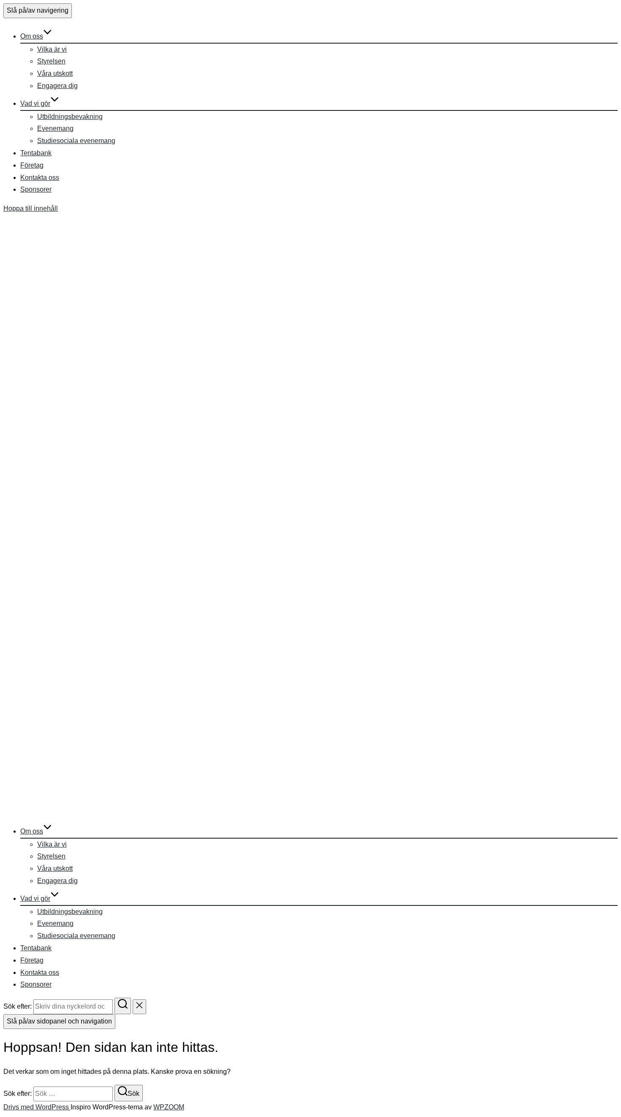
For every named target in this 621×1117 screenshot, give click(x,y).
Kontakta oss (39, 177)
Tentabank (36, 153)
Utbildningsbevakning (70, 116)
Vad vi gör (35, 103)
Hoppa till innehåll (30, 208)
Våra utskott (55, 73)
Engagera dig (57, 85)
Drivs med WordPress (37, 1107)
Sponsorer (36, 189)
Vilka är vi (52, 49)
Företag (32, 165)
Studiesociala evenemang (76, 140)
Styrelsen (51, 61)
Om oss (31, 36)
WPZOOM (168, 1107)
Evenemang (55, 128)
